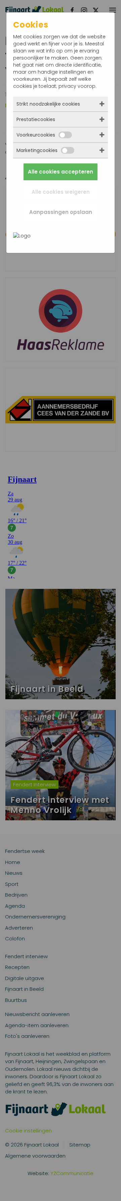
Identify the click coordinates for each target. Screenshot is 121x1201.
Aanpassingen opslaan (60, 212)
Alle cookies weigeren (61, 191)
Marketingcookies (36, 150)
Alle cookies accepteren (60, 171)
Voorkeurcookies (35, 135)
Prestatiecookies (35, 119)
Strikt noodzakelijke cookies (48, 104)
